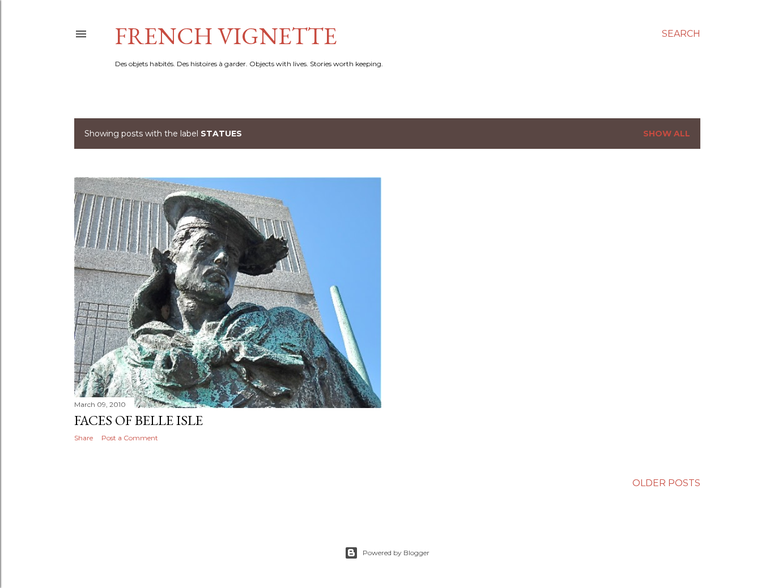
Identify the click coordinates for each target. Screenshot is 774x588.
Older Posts (666, 483)
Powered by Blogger (396, 552)
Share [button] (83, 438)
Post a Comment (129, 438)
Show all (666, 133)
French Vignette (226, 35)
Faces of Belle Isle (138, 420)
